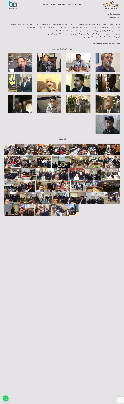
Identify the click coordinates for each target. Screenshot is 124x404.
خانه (119, 17)
